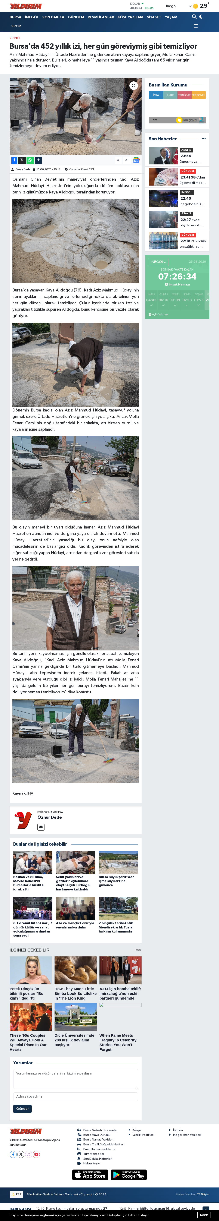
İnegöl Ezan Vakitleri (187, 1134)
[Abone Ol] (136, 160)
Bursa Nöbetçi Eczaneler (100, 1130)
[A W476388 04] (75, 478)
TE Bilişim (203, 1194)
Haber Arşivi (91, 1163)
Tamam (204, 1215)
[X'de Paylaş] (22, 160)
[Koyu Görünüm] (200, 17)
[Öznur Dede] (23, 820)
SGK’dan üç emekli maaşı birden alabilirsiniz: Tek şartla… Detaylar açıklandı (192, 181)
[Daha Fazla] (38, 160)
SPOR (16, 26)
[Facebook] (13, 1154)
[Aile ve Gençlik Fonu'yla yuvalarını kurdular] (75, 908)
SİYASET (154, 17)
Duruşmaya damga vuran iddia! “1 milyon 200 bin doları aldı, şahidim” (192, 159)
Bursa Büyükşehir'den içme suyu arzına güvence (116, 881)
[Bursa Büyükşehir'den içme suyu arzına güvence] (118, 862)
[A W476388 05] (75, 364)
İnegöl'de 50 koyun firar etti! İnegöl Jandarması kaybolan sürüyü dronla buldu (192, 202)
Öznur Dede (22, 169)
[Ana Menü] (195, 26)
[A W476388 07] (75, 241)
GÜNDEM (76, 17)
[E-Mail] (40, 827)
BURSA (15, 17)
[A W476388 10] (75, 608)
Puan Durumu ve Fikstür (99, 1149)
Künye (137, 1130)
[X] (20, 1154)
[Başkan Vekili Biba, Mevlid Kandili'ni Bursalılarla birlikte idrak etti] (32, 862)
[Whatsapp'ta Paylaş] (30, 160)
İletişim (178, 1130)
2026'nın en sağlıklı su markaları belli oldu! (193, 244)
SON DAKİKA (53, 17)
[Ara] (194, 17)
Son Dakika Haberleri (97, 1158)
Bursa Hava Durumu (96, 1134)
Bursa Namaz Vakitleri (98, 1139)
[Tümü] (204, 139)
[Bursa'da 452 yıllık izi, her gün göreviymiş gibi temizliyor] (76, 116)
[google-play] (129, 1175)
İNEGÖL (32, 17)
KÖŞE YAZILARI (130, 17)
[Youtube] (36, 1154)
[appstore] (90, 1175)
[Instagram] (28, 1154)
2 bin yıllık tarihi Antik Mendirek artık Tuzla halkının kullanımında (116, 927)
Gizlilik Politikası (143, 1134)
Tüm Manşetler (93, 1153)
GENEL (15, 38)
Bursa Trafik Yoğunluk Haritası (103, 1144)
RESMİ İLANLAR (101, 17)
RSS (18, 1194)
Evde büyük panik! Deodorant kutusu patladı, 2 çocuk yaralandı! (191, 223)
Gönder (22, 1109)
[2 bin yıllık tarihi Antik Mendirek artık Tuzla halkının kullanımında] (118, 908)
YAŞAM (171, 17)
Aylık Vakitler (160, 314)
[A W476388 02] (75, 741)
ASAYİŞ (186, 150)
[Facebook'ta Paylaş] (14, 160)
